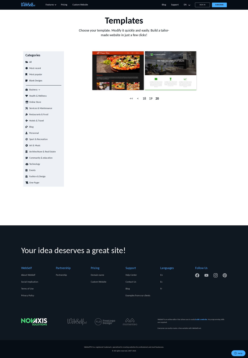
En (161, 275)
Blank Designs (35, 81)
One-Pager (34, 183)
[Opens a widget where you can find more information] (238, 353)
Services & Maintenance (40, 108)
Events (32, 170)
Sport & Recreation (38, 139)
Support (175, 5)
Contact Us (131, 282)
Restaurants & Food (38, 114)
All (30, 62)
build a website (201, 320)
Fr (161, 289)
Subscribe (219, 5)
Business (33, 90)
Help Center (131, 275)
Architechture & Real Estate (42, 152)
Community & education (40, 158)
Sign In (202, 5)
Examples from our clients (138, 295)
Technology (34, 164)
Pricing (64, 5)
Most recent (35, 68)
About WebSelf (28, 275)
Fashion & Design (37, 176)
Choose (113, 71)
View (124, 71)
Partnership (61, 275)
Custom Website (80, 5)
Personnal (34, 133)
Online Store (35, 102)
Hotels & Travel (36, 121)
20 (157, 98)
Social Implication (29, 282)
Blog (164, 5)
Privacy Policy (27, 295)
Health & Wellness (38, 96)
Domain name (97, 275)
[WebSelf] (28, 4)
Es (161, 282)
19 (150, 98)
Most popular (35, 74)
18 (144, 98)
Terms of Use (27, 289)
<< (131, 98)
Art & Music (34, 145)
